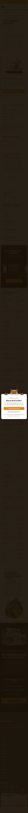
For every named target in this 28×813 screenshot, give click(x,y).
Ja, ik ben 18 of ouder (14, 408)
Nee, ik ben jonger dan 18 (14, 411)
